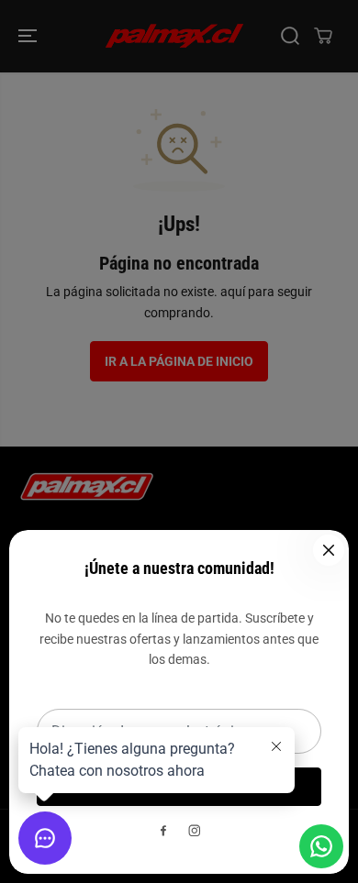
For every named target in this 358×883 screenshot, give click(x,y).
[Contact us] (321, 846)
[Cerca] (328, 550)
